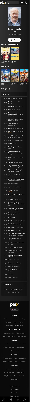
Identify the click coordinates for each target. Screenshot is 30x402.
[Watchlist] (21, 2)
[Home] (3, 2)
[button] (25, 2)
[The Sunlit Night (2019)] (5, 55)
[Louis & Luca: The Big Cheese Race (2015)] (15, 77)
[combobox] (14, 2)
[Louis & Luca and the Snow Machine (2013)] (5, 77)
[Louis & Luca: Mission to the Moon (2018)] (24, 77)
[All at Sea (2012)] (15, 55)
